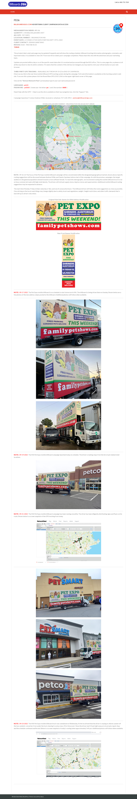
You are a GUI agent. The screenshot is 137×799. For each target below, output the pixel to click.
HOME (13, 12)
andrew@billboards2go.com (82, 98)
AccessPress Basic (39, 796)
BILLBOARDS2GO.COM (23, 24)
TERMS (16, 47)
